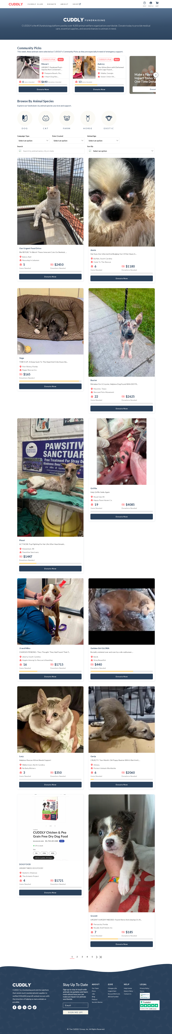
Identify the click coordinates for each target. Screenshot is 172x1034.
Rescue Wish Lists (114, 994)
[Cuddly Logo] (16, 4)
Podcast (94, 999)
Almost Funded (113, 997)
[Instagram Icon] (19, 1007)
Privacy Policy (144, 988)
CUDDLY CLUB (35, 4)
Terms (142, 991)
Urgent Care (112, 991)
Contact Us (127, 994)
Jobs (93, 994)
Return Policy (128, 991)
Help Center (128, 988)
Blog (93, 997)
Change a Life (112, 988)
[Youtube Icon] (29, 1007)
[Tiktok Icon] (35, 1007)
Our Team (95, 988)
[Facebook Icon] (14, 1007)
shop (76, 4)
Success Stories (97, 1002)
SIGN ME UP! (75, 1012)
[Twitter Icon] (24, 1007)
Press (94, 991)
